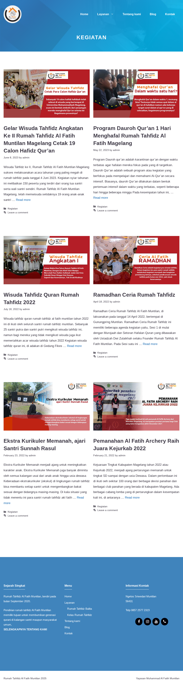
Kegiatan (13, 208)
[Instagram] (147, 621)
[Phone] (164, 621)
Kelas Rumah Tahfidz (79, 614)
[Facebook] (138, 621)
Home (84, 14)
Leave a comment (18, 212)
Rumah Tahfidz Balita (79, 608)
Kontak (170, 14)
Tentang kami (132, 14)
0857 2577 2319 (140, 610)
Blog (153, 14)
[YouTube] (156, 621)
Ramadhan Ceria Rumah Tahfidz (134, 295)
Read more (23, 200)
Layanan (103, 14)
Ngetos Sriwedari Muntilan (141, 596)
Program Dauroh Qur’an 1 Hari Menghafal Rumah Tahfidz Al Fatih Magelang (132, 135)
